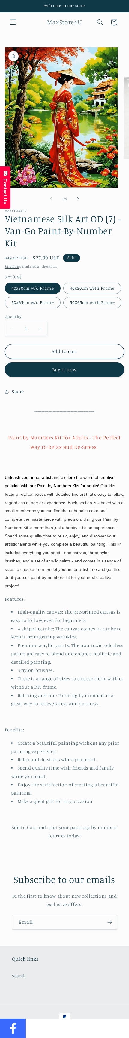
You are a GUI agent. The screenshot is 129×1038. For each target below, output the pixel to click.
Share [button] (18, 391)
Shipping (12, 266)
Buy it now (64, 369)
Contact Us (5, 190)
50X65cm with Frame (92, 302)
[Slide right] (78, 199)
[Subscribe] (110, 922)
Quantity (13, 316)
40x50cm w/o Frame (32, 288)
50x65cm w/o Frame (32, 302)
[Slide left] (51, 199)
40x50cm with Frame (92, 288)
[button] (13, 22)
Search (19, 975)
